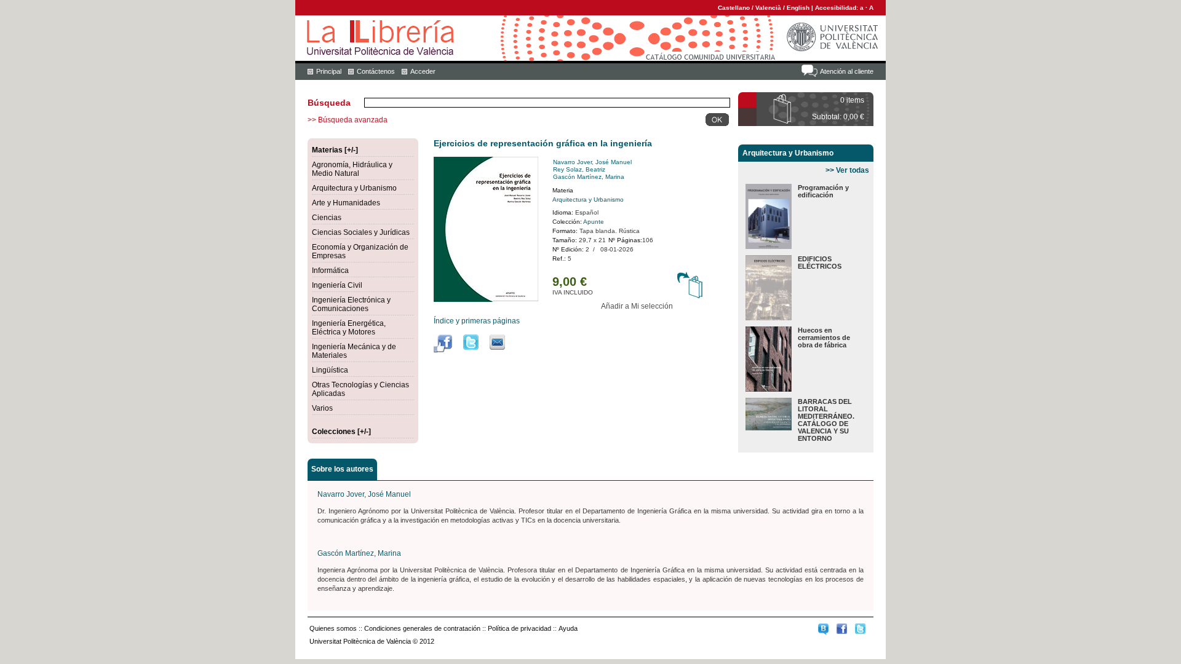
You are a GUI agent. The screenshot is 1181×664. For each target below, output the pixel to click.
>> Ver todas (847, 170)
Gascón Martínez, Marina (588, 176)
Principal (328, 71)
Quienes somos (333, 628)
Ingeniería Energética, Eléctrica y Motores (349, 327)
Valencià (768, 7)
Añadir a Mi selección (637, 306)
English (798, 7)
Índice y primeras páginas (477, 321)
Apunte (593, 221)
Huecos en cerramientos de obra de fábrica (824, 337)
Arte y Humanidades (346, 203)
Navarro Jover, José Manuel (592, 162)
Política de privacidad (519, 628)
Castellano (734, 7)
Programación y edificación (823, 191)
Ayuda (568, 628)
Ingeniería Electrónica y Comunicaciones (351, 304)
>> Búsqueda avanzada (348, 120)
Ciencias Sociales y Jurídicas (361, 232)
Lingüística (330, 370)
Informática (330, 270)
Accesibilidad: (837, 7)
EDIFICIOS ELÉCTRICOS (819, 262)
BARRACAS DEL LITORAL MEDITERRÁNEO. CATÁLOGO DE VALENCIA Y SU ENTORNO (826, 420)
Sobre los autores (342, 469)
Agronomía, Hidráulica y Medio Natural (352, 169)
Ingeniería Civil (337, 285)
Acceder (422, 71)
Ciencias (326, 217)
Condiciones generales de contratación (422, 628)
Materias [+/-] (335, 150)
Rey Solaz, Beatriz (579, 169)
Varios (322, 408)
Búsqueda (329, 103)
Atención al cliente (846, 71)
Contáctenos (376, 71)
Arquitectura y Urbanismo (354, 188)
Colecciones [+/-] (341, 431)
